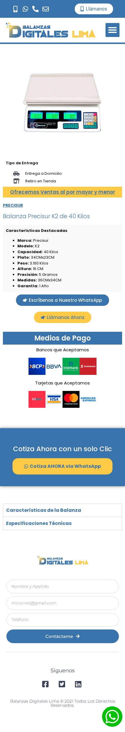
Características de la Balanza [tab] (43, 510)
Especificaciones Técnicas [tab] (39, 523)
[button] (112, 30)
